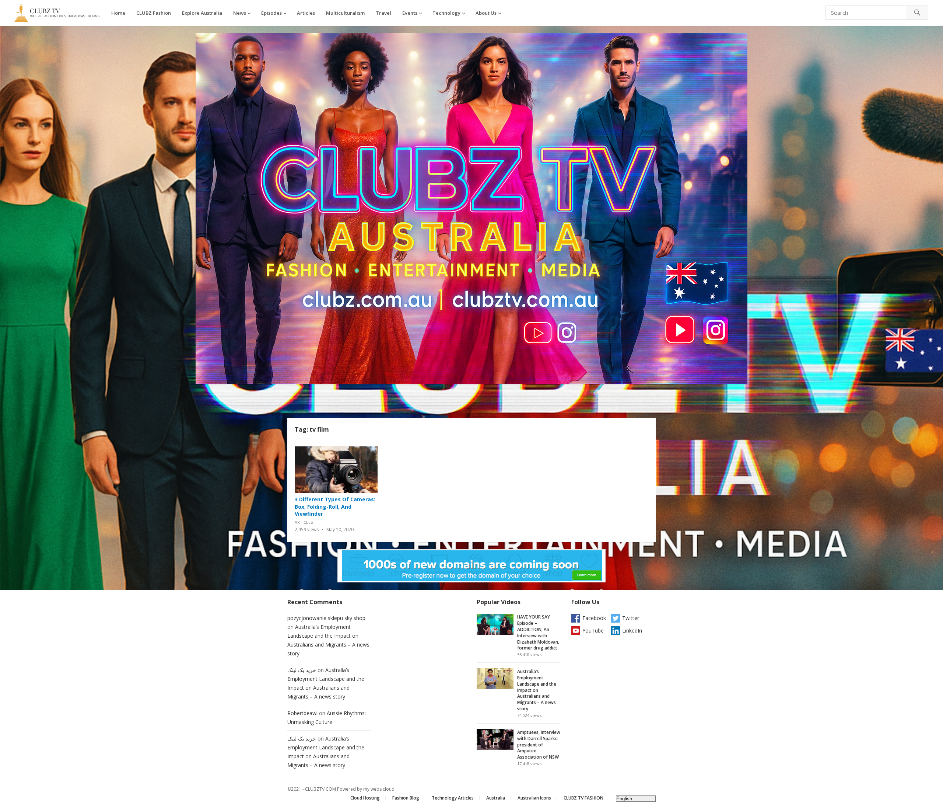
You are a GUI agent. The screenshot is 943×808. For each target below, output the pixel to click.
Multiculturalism (345, 13)
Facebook (594, 617)
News (239, 13)
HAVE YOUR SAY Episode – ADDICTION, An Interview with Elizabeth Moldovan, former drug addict (538, 632)
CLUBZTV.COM (320, 789)
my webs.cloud (379, 789)
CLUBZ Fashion (153, 13)
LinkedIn (632, 630)
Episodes (271, 13)
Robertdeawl (302, 713)
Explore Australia (202, 13)
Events (409, 13)
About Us (486, 13)
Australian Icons (534, 798)
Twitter (630, 617)
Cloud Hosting (365, 798)
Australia (495, 798)
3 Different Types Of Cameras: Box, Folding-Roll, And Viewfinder (335, 506)
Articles (306, 13)
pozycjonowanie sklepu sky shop (326, 617)
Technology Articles (453, 798)
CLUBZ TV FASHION (583, 798)
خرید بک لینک (301, 669)
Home (118, 13)
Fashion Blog (405, 798)
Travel (383, 13)
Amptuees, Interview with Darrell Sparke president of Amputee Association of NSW (538, 744)
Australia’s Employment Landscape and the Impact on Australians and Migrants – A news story (536, 690)
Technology (446, 13)
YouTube (593, 630)
